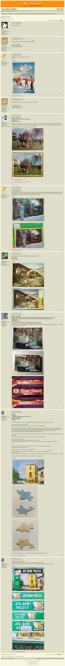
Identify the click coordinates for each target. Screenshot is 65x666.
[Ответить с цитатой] (62, 23)
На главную (7, 9)
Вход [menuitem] (60, 9)
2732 (6, 416)
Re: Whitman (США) (16, 22)
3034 (6, 261)
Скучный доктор (4, 44)
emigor (2, 259)
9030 (6, 107)
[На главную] (32, 4)
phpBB (30, 660)
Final (2, 60)
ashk (13, 116)
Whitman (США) (5, 16)
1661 (6, 321)
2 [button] (56, 20)
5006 (6, 62)
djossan (14, 23)
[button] (53, 20)
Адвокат (2, 414)
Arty (28, 661)
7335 (6, 30)
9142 (6, 122)
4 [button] (59, 20)
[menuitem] (58, 9)
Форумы (14, 9)
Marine (2, 319)
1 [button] (53, 654)
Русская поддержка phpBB (33, 662)
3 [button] (56, 654)
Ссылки (3, 9)
